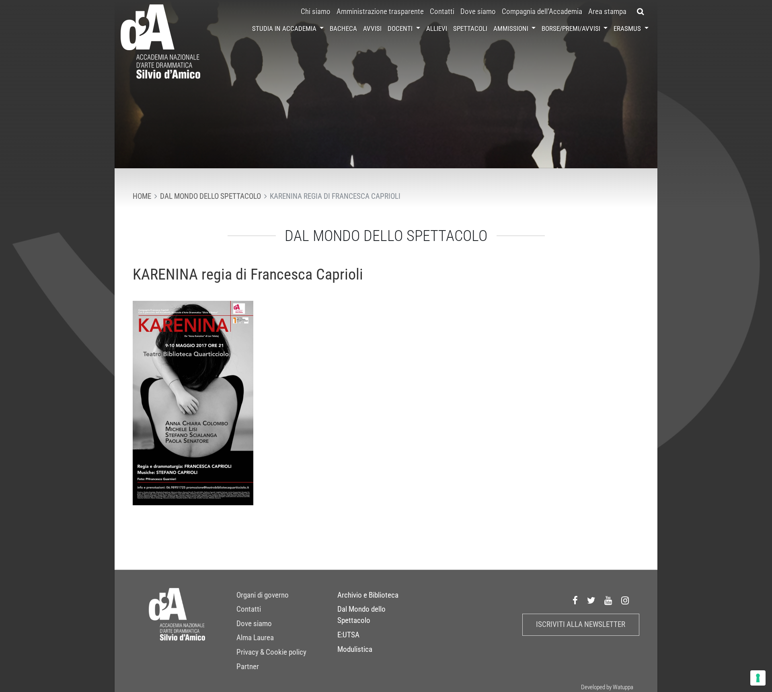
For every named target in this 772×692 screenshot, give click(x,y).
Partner (247, 666)
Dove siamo (478, 11)
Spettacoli (470, 28)
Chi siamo (316, 11)
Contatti (442, 11)
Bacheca (343, 28)
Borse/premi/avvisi (572, 28)
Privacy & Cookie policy (271, 652)
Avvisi (372, 28)
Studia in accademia (285, 28)
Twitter (591, 601)
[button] (641, 11)
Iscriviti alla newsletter (580, 624)
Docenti (401, 28)
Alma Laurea (255, 637)
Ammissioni (511, 28)
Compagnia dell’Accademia (542, 11)
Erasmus (628, 28)
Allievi (436, 28)
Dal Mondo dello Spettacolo (361, 615)
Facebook (575, 601)
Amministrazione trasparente (380, 11)
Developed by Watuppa (607, 687)
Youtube (608, 601)
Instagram (625, 601)
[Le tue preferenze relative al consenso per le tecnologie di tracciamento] (758, 678)
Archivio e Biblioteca (367, 595)
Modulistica (354, 649)
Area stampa (607, 11)
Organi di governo (262, 595)
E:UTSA (348, 635)
